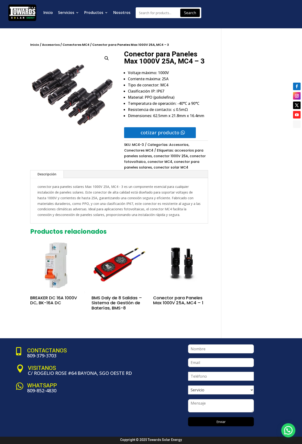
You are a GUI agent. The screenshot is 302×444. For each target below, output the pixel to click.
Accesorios (51, 44)
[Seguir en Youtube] (297, 114)
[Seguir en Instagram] (297, 96)
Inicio (48, 12)
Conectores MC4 (76, 44)
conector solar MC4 (171, 167)
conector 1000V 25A (171, 156)
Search (190, 12)
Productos (93, 12)
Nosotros (121, 12)
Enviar (221, 421)
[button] (106, 58)
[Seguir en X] (297, 105)
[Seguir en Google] (297, 124)
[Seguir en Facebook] (297, 86)
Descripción (47, 174)
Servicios (66, 12)
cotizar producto (160, 132)
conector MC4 (159, 161)
